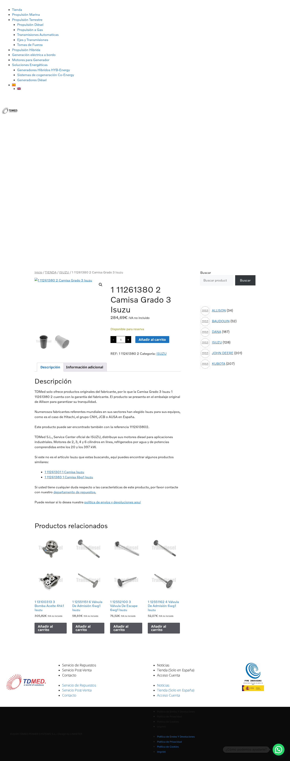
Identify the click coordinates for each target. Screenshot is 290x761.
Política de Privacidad (169, 716)
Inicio (38, 272)
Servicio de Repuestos (79, 665)
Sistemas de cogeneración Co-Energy (45, 75)
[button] (100, 284)
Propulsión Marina (26, 14)
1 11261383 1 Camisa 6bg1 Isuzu (69, 477)
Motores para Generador (30, 60)
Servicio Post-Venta (77, 670)
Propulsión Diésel (30, 24)
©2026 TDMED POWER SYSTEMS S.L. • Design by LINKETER (46, 733)
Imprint (161, 726)
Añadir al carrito (152, 339)
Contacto (69, 675)
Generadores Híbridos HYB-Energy (43, 70)
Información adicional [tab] (84, 367)
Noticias (163, 665)
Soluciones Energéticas (30, 65)
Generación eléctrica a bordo (34, 55)
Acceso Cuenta (168, 675)
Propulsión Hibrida (26, 50)
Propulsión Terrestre (27, 20)
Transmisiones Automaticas (38, 35)
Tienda (17, 9)
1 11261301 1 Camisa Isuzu (64, 472)
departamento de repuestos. (74, 492)
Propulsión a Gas (30, 30)
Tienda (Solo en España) (175, 670)
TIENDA (50, 272)
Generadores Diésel (32, 80)
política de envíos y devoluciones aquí (112, 502)
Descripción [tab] (50, 367)
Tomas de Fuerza (30, 45)
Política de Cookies (168, 721)
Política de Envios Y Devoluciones (176, 711)
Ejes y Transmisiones (32, 40)
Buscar (205, 272)
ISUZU (64, 272)
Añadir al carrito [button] (45, 628)
